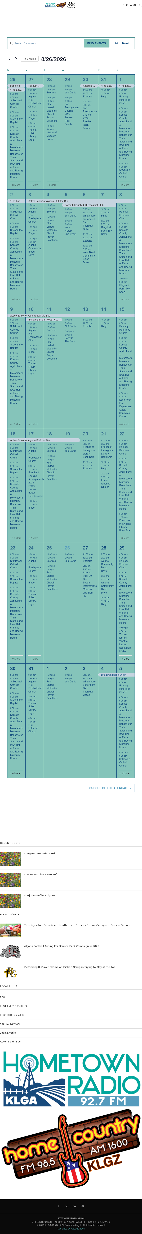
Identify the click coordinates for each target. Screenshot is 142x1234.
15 (122, 309)
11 (49, 309)
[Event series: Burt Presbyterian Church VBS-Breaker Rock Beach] (74, 100)
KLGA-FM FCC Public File (14, 1006)
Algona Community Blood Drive (34, 250)
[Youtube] (135, 5)
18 (49, 433)
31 (103, 79)
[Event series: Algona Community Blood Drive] (38, 241)
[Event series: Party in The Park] (74, 334)
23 (12, 547)
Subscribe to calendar (108, 788)
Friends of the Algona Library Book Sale (89, 451)
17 (31, 433)
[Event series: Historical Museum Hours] (56, 129)
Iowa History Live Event (70, 230)
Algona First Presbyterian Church (35, 101)
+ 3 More (124, 538)
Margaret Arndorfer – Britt (40, 853)
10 (31, 309)
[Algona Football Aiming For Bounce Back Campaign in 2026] (10, 951)
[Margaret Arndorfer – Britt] (10, 859)
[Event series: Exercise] (57, 89)
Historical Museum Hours (52, 136)
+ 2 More (124, 185)
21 (103, 433)
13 (85, 309)
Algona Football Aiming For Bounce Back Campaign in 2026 (61, 946)
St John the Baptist (16, 120)
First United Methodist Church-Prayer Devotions (52, 112)
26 (12, 79)
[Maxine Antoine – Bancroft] (10, 880)
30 (85, 79)
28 (49, 79)
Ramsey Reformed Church (124, 100)
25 (49, 547)
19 (67, 433)
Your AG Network (10, 1023)
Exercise (51, 92)
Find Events (96, 43)
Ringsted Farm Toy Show (106, 230)
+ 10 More (15, 424)
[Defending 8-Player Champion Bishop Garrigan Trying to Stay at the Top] (10, 972)
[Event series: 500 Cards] (74, 89)
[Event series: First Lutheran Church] (38, 721)
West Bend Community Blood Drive (89, 257)
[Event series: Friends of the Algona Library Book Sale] (92, 443)
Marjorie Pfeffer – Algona (39, 895)
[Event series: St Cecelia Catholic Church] (128, 166)
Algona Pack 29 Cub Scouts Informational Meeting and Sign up (90, 584)
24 (31, 547)
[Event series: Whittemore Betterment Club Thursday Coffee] (93, 212)
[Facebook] (123, 5)
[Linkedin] (131, 5)
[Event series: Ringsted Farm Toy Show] (110, 223)
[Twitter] (127, 5)
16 (12, 433)
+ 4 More (124, 424)
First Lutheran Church (33, 728)
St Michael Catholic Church (16, 104)
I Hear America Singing (105, 483)
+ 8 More (15, 185)
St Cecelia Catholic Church (124, 173)
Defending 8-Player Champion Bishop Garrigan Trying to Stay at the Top (70, 967)
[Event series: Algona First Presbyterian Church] (39, 93)
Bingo (31, 118)
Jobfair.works (8, 1032)
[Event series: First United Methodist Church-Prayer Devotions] (56, 100)
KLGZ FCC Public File (12, 1015)
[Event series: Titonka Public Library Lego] (38, 126)
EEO (2, 997)
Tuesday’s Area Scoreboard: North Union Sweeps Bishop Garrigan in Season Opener (77, 925)
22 (122, 433)
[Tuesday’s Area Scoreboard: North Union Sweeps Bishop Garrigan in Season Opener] (10, 930)
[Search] (140, 5)
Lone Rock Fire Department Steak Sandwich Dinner (125, 408)
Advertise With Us (10, 1041)
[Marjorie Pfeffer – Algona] (10, 901)
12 (67, 309)
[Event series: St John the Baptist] (19, 115)
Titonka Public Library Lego (32, 134)
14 (103, 309)
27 (31, 79)
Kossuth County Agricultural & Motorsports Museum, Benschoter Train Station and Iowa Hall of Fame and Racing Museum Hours (16, 155)
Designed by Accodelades (71, 1228)
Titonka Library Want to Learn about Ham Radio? (125, 643)
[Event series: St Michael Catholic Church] (19, 97)
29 (67, 79)
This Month (30, 58)
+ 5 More (124, 299)
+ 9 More (15, 299)
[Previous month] (9, 59)
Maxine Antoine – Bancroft (41, 874)
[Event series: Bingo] (39, 114)
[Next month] (16, 59)
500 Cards (70, 92)
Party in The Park (70, 339)
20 (85, 433)
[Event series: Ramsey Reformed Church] (128, 93)
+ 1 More (33, 185)
